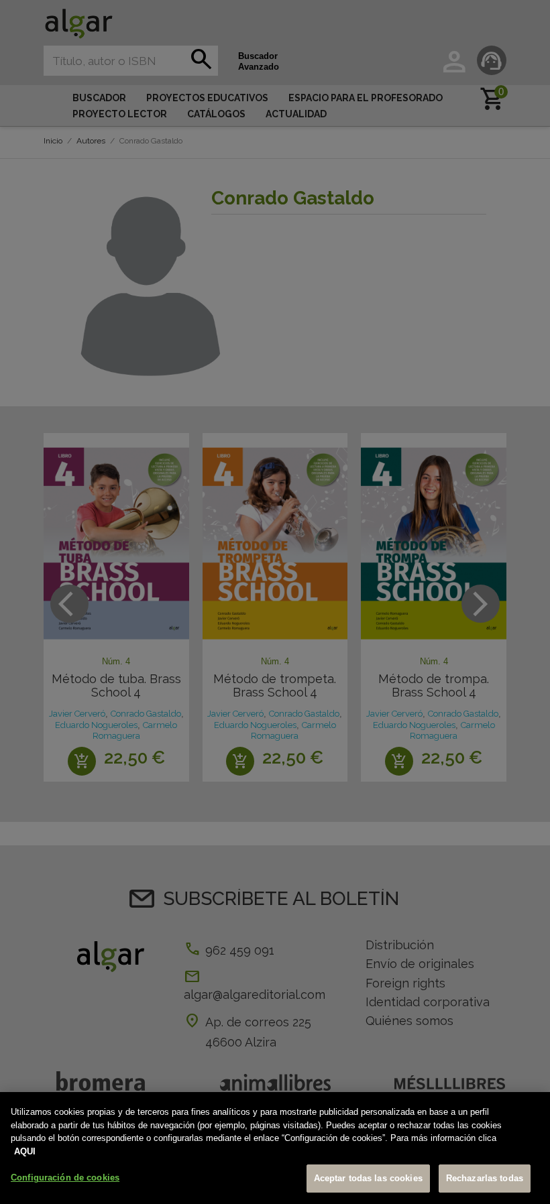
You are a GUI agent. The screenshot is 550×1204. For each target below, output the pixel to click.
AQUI (25, 1151)
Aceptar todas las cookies (368, 1178)
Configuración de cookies (65, 1177)
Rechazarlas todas (484, 1178)
